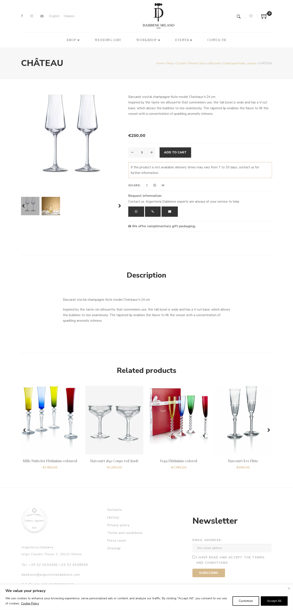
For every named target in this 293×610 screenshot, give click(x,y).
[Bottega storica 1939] (34, 520)
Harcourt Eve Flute (243, 461)
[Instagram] (31, 16)
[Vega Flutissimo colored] (179, 420)
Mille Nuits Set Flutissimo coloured (50, 461)
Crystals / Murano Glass (191, 63)
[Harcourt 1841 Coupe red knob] (114, 420)
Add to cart (175, 152)
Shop (170, 63)
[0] (264, 17)
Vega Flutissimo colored (178, 461)
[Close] (289, 588)
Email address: (207, 540)
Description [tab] (146, 275)
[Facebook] (22, 16)
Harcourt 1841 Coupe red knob (114, 461)
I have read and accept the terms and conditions (230, 560)
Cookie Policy (30, 603)
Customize (246, 601)
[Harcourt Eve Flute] (243, 420)
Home (160, 63)
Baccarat (214, 63)
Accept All (274, 601)
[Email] (42, 16)
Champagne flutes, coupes (239, 63)
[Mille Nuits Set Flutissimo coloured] (50, 420)
